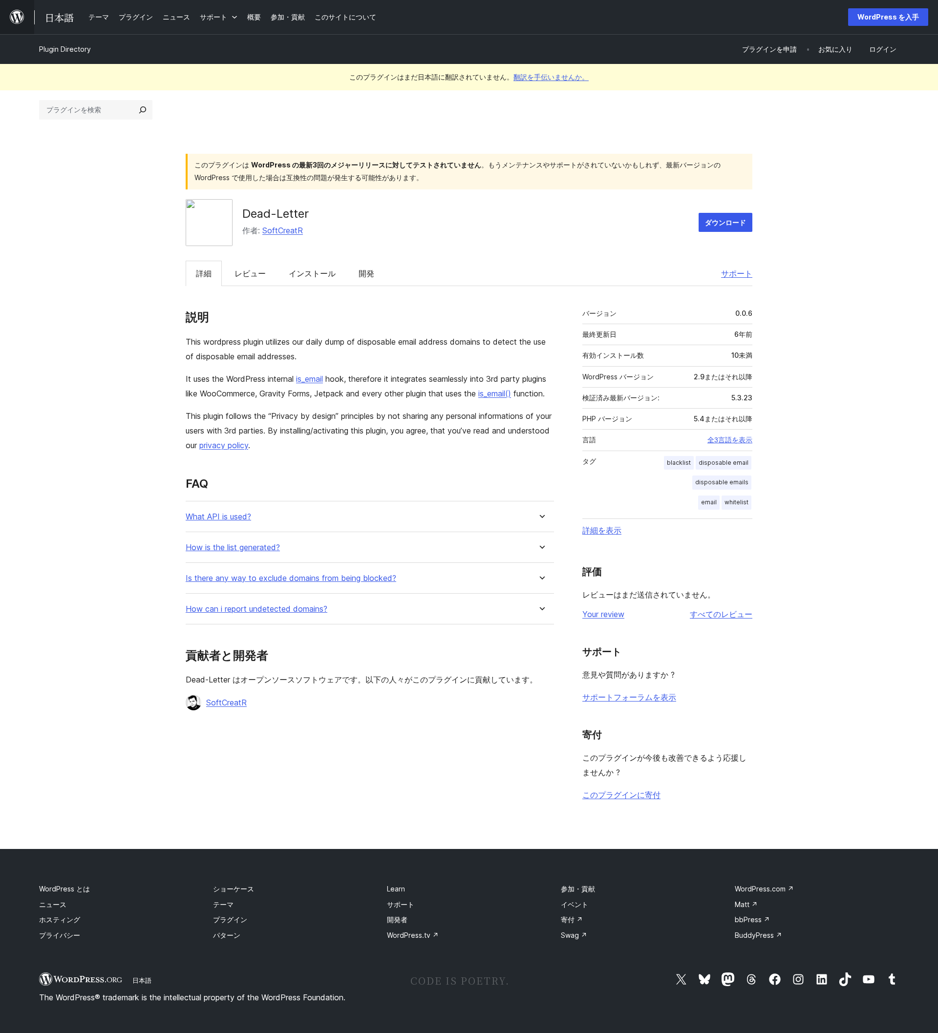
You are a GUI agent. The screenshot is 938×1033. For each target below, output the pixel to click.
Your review (603, 614)
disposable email (723, 462)
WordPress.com (764, 889)
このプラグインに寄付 (621, 795)
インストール (312, 273)
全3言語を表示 (729, 440)
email (709, 502)
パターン (226, 935)
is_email (309, 379)
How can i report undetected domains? (256, 609)
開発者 (397, 919)
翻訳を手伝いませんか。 (551, 77)
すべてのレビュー (721, 614)
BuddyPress (758, 935)
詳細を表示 (601, 530)
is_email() (494, 393)
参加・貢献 (578, 889)
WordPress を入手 (888, 17)
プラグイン (230, 919)
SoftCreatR (282, 230)
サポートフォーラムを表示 (629, 697)
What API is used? (218, 516)
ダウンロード (725, 222)
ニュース (52, 904)
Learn (396, 889)
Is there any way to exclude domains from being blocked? (291, 578)
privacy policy (223, 445)
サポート (736, 273)
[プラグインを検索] (142, 110)
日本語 (141, 980)
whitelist (736, 502)
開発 (366, 273)
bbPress (752, 919)
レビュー (250, 273)
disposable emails (721, 482)
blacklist (679, 462)
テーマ (223, 904)
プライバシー (59, 935)
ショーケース (233, 889)
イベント (574, 904)
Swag (574, 935)
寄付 (572, 919)
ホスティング (59, 919)
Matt (746, 904)
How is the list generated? (233, 547)
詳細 (204, 273)
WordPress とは (64, 889)
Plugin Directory (65, 49)
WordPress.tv (413, 935)
